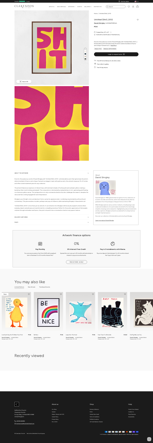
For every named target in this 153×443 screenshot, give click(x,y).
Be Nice (36, 335)
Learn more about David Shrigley (104, 220)
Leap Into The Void (71, 335)
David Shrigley (99, 23)
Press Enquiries (132, 414)
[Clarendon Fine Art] (28, 404)
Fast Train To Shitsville (104, 335)
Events (79, 6)
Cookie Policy (55, 416)
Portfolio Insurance (94, 419)
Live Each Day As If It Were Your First (12, 335)
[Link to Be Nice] (48, 312)
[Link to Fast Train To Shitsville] (112, 312)
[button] (85, 49)
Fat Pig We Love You (136, 335)
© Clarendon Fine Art (20, 433)
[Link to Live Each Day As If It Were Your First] (16, 312)
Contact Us (131, 411)
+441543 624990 (20, 421)
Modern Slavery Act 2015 (58, 414)
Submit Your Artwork (133, 409)
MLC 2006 (54, 421)
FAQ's (91, 411)
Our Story (54, 409)
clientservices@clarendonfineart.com (25, 423)
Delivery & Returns (94, 409)
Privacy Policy (55, 419)
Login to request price (115, 54)
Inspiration (98, 6)
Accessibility (131, 416)
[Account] (133, 7)
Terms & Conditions (94, 416)
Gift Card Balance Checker (96, 421)
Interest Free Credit (94, 414)
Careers (54, 411)
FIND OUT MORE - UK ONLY (76, 262)
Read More (114, 45)
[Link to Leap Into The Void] (80, 312)
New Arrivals (61, 6)
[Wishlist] (129, 7)
